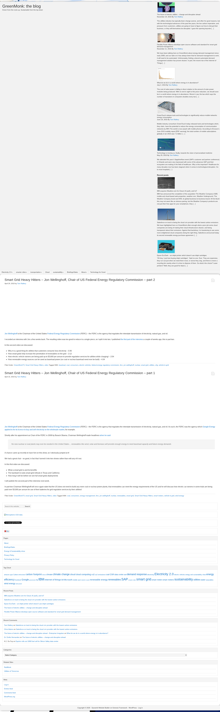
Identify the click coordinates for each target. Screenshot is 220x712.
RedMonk (7, 667)
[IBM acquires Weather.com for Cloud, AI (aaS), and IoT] (166, 189)
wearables (209, 580)
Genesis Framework (120, 708)
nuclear (137, 365)
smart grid (144, 365)
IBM (41, 579)
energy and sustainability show (195, 574)
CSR (112, 574)
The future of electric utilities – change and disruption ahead (178, 14)
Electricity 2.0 (6, 272)
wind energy (179, 496)
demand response (137, 574)
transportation (35, 272)
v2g (156, 365)
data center (119, 574)
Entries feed (8, 689)
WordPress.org (9, 697)
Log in (6, 685)
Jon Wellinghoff (11, 334)
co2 (92, 574)
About (83, 272)
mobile (75, 580)
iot (62, 580)
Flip (7, 531)
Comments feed (10, 693)
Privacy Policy (9, 555)
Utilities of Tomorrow (11, 671)
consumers (74, 365)
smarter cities (21, 272)
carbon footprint (34, 574)
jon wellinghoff (129, 365)
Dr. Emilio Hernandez (11, 637)
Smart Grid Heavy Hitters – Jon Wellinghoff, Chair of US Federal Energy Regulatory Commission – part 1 (80, 373)
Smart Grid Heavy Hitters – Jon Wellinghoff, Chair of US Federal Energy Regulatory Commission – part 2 (80, 280)
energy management (87, 496)
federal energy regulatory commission (105, 365)
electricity (150, 574)
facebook (18, 580)
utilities (151, 365)
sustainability (57, 272)
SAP (124, 579)
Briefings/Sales (72, 272)
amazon (6, 574)
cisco (44, 574)
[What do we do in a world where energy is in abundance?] (166, 80)
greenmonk (32, 580)
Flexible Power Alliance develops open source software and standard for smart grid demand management (42, 612)
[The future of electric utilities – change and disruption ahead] (166, 12)
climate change (61, 574)
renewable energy (99, 579)
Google (25, 579)
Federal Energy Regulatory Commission (63, 334)
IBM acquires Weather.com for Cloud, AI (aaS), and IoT (177, 191)
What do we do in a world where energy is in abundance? (178, 83)
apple (11, 574)
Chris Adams (8, 629)
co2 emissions (100, 574)
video (46, 365)
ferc (121, 365)
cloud (72, 574)
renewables (121, 496)
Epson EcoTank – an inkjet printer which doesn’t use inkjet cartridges (182, 255)
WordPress (133, 708)
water (203, 580)
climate (49, 574)
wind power (19, 583)
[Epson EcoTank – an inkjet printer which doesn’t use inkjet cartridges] (166, 253)
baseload (62, 365)
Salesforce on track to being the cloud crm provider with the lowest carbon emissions (187, 222)
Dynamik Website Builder (101, 708)
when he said (105, 435)
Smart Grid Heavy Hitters (34, 365)
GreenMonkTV (19, 365)
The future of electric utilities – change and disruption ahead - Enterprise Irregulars (34, 633)
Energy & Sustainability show (14, 551)
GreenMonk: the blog (21, 6)
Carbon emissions (19, 574)
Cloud (47, 272)
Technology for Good (97, 272)
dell (125, 574)
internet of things (53, 579)
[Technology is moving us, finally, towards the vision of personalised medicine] (166, 151)
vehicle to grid (164, 365)
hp (37, 580)
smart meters (158, 496)
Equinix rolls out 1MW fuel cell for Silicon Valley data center (37, 641)
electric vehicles (85, 365)
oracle (87, 580)
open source (82, 580)
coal (67, 365)
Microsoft (68, 580)
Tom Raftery (8, 625)
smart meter (157, 580)
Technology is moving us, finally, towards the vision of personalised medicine (184, 153)
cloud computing (83, 574)
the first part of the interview (132, 339)
